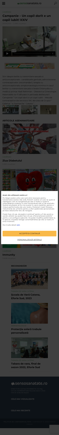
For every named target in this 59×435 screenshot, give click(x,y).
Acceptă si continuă (29, 233)
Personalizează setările (29, 240)
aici (18, 225)
